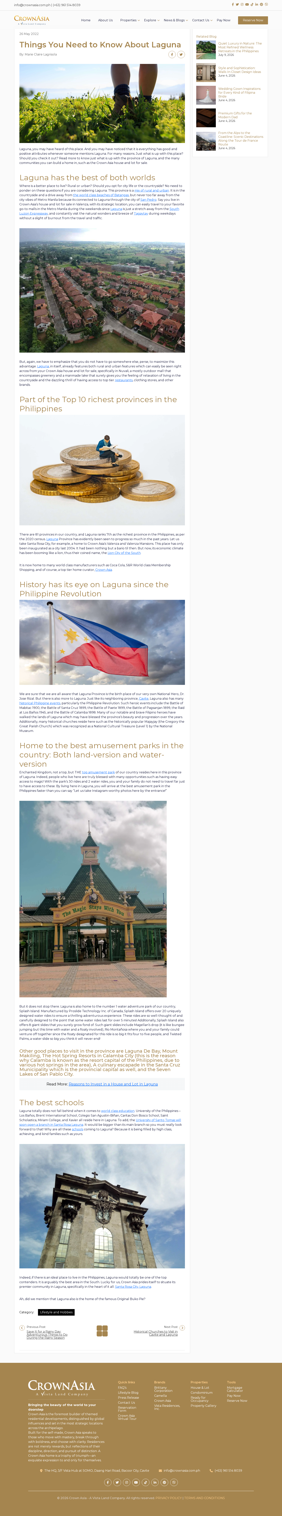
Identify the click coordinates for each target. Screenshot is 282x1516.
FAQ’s (122, 1387)
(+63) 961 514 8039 (66, 5)
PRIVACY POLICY (169, 1498)
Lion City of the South (124, 553)
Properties (128, 20)
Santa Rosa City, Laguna (133, 1287)
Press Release (128, 1397)
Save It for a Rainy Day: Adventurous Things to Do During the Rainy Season (47, 1334)
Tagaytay (141, 213)
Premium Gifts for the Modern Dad (235, 115)
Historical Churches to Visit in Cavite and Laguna (156, 1333)
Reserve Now (253, 20)
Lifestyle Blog (128, 1392)
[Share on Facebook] (172, 54)
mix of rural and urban (151, 190)
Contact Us (200, 20)
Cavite (143, 698)
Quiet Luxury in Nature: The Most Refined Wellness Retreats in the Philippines (240, 47)
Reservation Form (127, 1409)
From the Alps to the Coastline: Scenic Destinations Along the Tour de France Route (240, 138)
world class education (117, 1111)
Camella (160, 1395)
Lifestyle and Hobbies (56, 1312)
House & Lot (200, 1387)
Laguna (116, 209)
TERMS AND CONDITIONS (204, 1498)
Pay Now (223, 20)
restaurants (124, 380)
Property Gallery (203, 1405)
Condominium (202, 1392)
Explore (150, 20)
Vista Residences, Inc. (167, 1407)
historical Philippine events (39, 703)
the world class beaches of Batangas (101, 195)
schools (77, 1129)
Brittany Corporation (163, 1389)
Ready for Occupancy (200, 1399)
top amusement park (98, 772)
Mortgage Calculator (235, 1389)
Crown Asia (103, 570)
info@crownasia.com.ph (32, 5)
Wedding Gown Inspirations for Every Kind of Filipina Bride (239, 92)
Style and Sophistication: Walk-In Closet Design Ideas (239, 70)
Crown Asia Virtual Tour (127, 1417)
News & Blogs (174, 20)
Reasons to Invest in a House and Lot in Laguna (113, 1084)
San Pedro (148, 200)
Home (86, 20)
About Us (105, 20)
